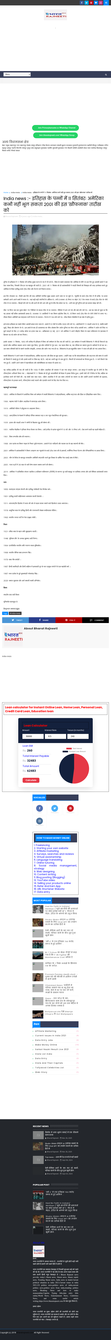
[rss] (92, 1336)
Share (46, 620)
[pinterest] (91, 3)
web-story (41, 1072)
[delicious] (106, 1336)
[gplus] (73, 1336)
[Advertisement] (55, 48)
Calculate (31, 780)
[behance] (97, 1336)
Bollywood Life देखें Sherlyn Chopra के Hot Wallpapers (59, 1012)
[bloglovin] (96, 3)
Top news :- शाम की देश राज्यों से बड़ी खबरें (61, 1157)
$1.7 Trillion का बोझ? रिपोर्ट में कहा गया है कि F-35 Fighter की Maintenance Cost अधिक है (61, 955)
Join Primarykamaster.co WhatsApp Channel (56, 128)
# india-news (15, 613)
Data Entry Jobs (44, 1040)
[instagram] (101, 3)
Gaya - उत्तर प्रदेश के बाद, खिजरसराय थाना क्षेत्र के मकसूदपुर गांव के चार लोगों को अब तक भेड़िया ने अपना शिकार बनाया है (61, 1002)
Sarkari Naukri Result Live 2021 (52, 1049)
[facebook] (82, 3)
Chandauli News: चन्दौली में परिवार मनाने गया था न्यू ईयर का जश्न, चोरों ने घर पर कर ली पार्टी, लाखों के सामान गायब (59, 989)
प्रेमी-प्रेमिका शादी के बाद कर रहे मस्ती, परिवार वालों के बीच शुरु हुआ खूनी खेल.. (60, 933)
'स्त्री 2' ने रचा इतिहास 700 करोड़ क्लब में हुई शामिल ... (59, 942)
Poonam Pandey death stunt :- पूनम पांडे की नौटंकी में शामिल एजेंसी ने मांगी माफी (61, 976)
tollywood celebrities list (49, 1067)
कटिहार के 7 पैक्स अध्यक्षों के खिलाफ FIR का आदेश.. (61, 964)
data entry (41, 1058)
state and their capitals (49, 1063)
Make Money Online (46, 1044)
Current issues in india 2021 (50, 1035)
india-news (15, 192)
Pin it (72, 620)
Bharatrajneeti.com (25, 1332)
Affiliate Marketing (45, 1031)
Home (6, 192)
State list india (43, 1054)
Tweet (19, 620)
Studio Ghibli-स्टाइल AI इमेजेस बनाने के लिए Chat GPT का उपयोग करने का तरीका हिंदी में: (61, 922)
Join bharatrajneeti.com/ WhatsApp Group (56, 135)
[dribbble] (87, 1336)
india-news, (38, 216)
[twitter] (86, 3)
